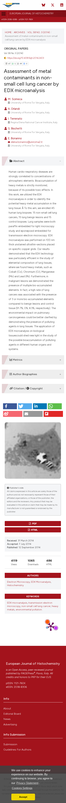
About (7, 708)
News (6, 719)
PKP (33, 677)
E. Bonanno (14, 138)
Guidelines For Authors (17, 749)
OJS (48, 677)
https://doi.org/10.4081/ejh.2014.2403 (25, 58)
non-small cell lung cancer (36, 606)
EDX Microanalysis (41, 581)
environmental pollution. (29, 609)
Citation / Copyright (28, 388)
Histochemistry (15, 585)
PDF (34, 523)
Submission (10, 744)
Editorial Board (12, 713)
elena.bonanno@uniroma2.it (26, 142)
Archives (19, 32)
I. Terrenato (14, 118)
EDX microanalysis (17, 602)
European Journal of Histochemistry (31, 13)
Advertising (10, 724)
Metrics (17, 359)
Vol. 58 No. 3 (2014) (38, 32)
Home (8, 32)
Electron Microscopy (18, 581)
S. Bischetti (14, 128)
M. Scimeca (14, 99)
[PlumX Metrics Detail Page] (51, 626)
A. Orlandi (13, 108)
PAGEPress (27, 673)
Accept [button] (23, 797)
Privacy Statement (27, 783)
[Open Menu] (3, 13)
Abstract (18, 161)
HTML (34, 529)
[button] (10, 406)
